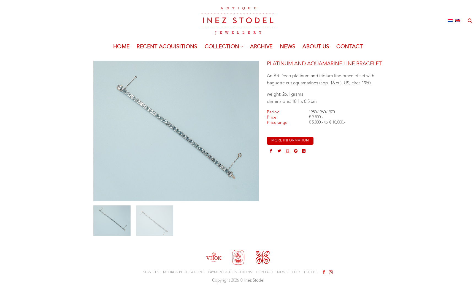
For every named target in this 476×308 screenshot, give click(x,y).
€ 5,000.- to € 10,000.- (327, 122)
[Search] (470, 20)
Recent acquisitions (167, 47)
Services (151, 272)
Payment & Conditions (230, 272)
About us (315, 47)
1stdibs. (311, 272)
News (288, 47)
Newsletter (288, 272)
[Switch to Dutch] (450, 20)
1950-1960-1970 (322, 112)
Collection (222, 47)
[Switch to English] (458, 20)
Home (121, 47)
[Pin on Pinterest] (295, 151)
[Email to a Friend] (287, 151)
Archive (261, 47)
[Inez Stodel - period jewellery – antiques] (238, 20)
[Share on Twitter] (279, 151)
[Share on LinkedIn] (303, 151)
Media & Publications (183, 272)
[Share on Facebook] (271, 151)
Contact (349, 47)
